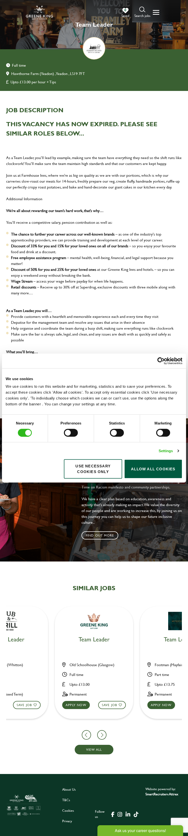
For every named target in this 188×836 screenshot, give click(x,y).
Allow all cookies (153, 469)
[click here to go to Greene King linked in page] (128, 814)
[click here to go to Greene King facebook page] (113, 814)
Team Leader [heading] (94, 639)
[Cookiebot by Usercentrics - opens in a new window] (161, 360)
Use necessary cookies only (93, 469)
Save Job (24, 705)
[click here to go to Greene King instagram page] (120, 814)
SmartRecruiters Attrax (161, 794)
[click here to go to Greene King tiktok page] (136, 814)
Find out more (100, 535)
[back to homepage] (39, 12)
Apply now (76, 705)
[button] (142, 12)
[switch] (71, 433)
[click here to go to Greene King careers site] (24, 805)
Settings (166, 451)
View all (94, 749)
